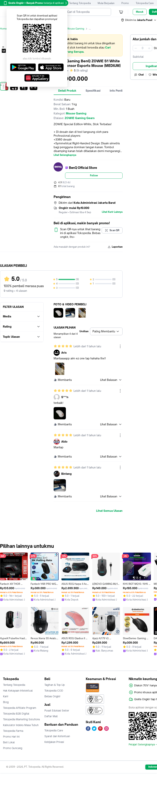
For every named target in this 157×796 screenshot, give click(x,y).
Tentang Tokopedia (80, 3)
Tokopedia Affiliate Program (19, 707)
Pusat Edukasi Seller (56, 710)
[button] (139, 20)
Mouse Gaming (75, 28)
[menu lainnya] (120, 346)
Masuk (139, 11)
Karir (5, 696)
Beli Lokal (9, 742)
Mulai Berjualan (106, 3)
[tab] (67, 90)
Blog (6, 702)
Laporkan (117, 246)
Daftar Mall (51, 716)
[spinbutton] (142, 48)
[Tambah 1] (149, 48)
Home (3, 28)
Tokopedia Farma (13, 730)
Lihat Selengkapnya (65, 155)
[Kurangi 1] (135, 48)
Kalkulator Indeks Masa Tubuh (21, 725)
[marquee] (88, 45)
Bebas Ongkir (52, 696)
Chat (141, 74)
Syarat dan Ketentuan (57, 736)
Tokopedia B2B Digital (16, 713)
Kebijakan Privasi (54, 741)
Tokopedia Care (145, 3)
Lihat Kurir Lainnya (112, 212)
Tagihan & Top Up (54, 684)
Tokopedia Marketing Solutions (21, 719)
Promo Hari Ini (11, 736)
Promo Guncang (12, 748)
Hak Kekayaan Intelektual (18, 690)
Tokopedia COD (53, 690)
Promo (125, 3)
